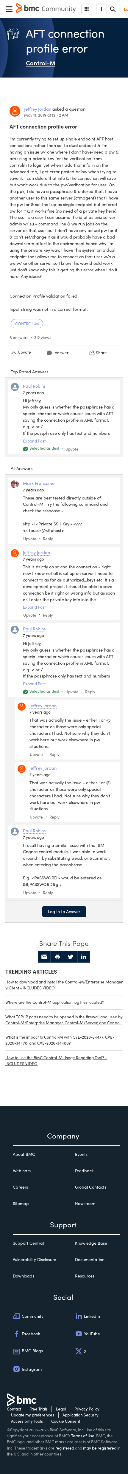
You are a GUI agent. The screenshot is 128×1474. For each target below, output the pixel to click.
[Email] (44, 957)
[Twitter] (70, 957)
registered (64, 1448)
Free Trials (38, 1409)
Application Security (81, 1415)
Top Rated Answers (29, 372)
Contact (14, 1409)
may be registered (99, 1448)
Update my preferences (32, 1415)
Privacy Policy (86, 1409)
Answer (61, 352)
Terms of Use (82, 1436)
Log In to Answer (64, 911)
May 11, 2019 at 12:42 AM (46, 115)
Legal (61, 1409)
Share (101, 352)
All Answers (21, 468)
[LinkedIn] (83, 957)
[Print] (57, 957)
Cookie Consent (65, 1421)
